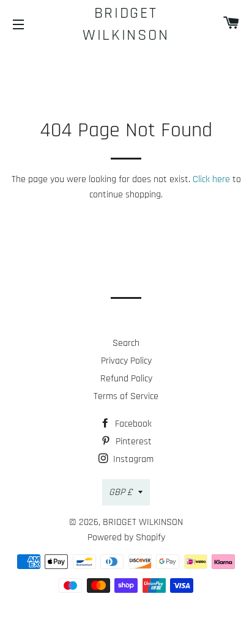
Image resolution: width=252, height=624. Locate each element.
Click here (211, 179)
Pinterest (132, 441)
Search (126, 343)
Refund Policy (126, 378)
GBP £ (120, 492)
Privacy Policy (126, 360)
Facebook (132, 423)
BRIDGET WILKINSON (126, 24)
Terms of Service (126, 396)
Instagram (132, 459)
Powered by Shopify (126, 537)
